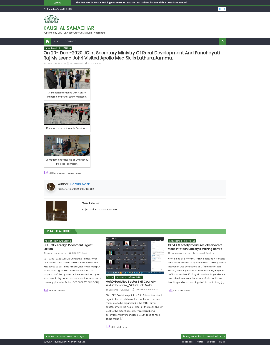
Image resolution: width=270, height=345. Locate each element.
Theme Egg (79, 341)
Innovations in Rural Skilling (58, 48)
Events (110, 277)
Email (222, 341)
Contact (70, 41)
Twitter (199, 341)
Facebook (187, 341)
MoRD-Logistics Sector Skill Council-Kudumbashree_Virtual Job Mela (131, 283)
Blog (57, 41)
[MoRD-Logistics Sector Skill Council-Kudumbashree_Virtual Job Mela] (135, 255)
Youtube (211, 341)
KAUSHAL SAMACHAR (69, 28)
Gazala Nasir (76, 63)
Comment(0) (95, 63)
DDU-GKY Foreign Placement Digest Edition (68, 247)
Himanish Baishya (205, 253)
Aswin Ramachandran (147, 289)
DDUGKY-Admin (80, 253)
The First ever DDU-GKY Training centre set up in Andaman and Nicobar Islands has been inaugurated (131, 2)
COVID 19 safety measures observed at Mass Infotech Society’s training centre (195, 247)
